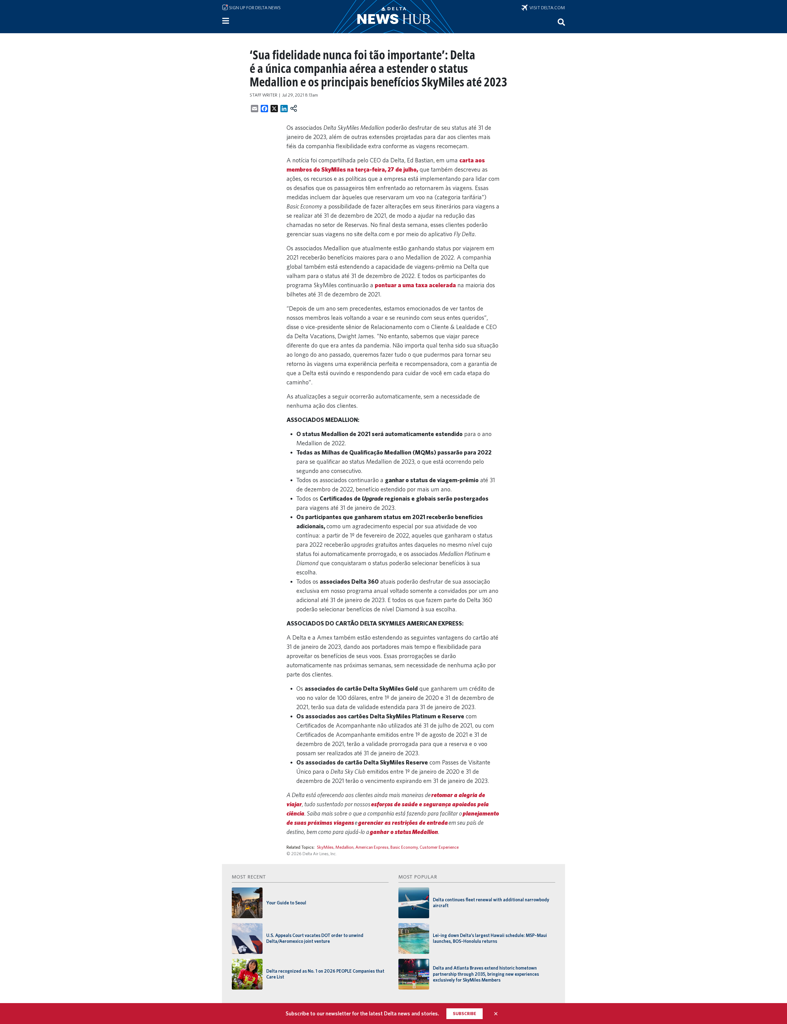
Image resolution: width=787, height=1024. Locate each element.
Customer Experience (439, 847)
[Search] (561, 22)
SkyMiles (325, 847)
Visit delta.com (546, 7)
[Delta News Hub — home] (393, 16)
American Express (372, 847)
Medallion (344, 847)
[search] (561, 22)
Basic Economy (404, 847)
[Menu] (225, 21)
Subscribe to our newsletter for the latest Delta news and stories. (362, 1013)
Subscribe (464, 1013)
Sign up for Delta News (254, 7)
